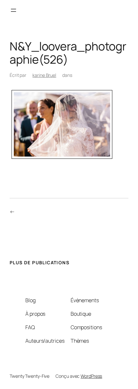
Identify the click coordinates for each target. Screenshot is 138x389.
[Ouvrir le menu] (13, 10)
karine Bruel (44, 75)
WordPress (91, 376)
